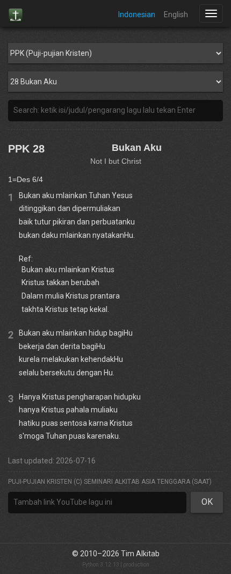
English (176, 14)
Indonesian (136, 14)
